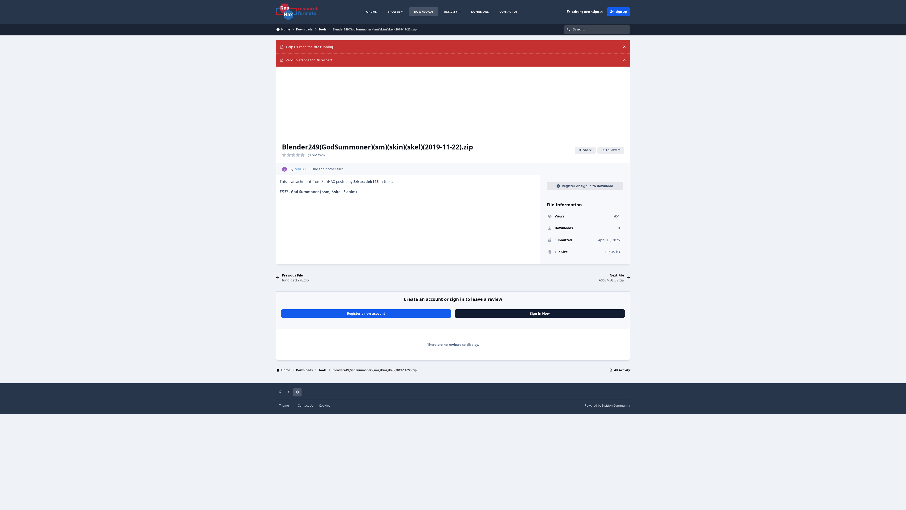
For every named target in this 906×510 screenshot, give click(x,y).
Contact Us (305, 406)
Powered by (607, 406)
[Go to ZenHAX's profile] (284, 169)
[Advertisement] (453, 102)
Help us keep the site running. (310, 47)
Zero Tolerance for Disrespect (309, 60)
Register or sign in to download (587, 186)
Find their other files (327, 169)
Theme (284, 406)
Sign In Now (540, 313)
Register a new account (366, 313)
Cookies (324, 406)
